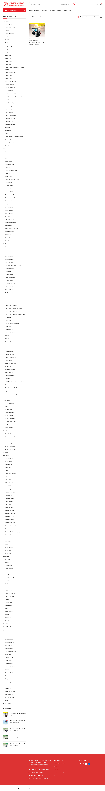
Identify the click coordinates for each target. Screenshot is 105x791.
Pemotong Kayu (9, 590)
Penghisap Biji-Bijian (10, 513)
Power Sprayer (9, 611)
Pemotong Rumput (10, 593)
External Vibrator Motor (11, 289)
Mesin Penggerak (9, 577)
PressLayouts (22, 788)
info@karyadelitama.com (37, 772)
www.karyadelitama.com (37, 775)
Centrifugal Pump (9, 164)
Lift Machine (8, 320)
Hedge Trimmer (9, 204)
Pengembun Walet (10, 510)
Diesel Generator (9, 412)
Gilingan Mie (8, 64)
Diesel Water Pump (10, 173)
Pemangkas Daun (9, 587)
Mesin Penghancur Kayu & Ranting (14, 96)
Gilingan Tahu (8, 75)
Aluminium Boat (9, 155)
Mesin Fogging (8, 489)
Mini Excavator (8, 329)
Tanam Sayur (8, 553)
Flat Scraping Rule (9, 293)
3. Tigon (30, 40)
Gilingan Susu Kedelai (10, 72)
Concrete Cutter (9, 259)
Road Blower (8, 366)
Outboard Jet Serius (10, 219)
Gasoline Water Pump (10, 195)
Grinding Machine (9, 84)
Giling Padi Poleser (10, 49)
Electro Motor (8, 565)
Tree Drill (7, 237)
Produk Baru (6, 623)
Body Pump (8, 406)
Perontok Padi (8, 535)
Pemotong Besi (9, 676)
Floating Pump (8, 182)
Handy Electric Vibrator (11, 305)
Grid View (78, 17)
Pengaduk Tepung (9, 121)
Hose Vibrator (8, 317)
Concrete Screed (9, 642)
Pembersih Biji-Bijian (10, 492)
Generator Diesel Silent (11, 198)
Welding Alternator (10, 397)
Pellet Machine (9, 112)
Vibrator (7, 700)
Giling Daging (8, 46)
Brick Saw (7, 253)
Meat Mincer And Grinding (12, 93)
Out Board (7, 584)
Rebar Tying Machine (10, 363)
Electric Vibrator (9, 280)
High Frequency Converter (12, 311)
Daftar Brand (57, 769)
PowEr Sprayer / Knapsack (11, 228)
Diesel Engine (8, 433)
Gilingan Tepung (9, 78)
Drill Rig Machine (9, 271)
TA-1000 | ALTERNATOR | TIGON (37, 42)
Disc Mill (7, 30)
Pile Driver (7, 348)
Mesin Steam (8, 581)
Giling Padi (7, 470)
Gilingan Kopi (8, 61)
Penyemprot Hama (10, 596)
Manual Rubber (9, 90)
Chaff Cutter (8, 24)
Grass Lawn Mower (10, 201)
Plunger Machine (9, 427)
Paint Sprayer (8, 335)
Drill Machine (8, 645)
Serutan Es (8, 127)
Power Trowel (8, 360)
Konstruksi (8, 654)
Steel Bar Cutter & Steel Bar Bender (14, 381)
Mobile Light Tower (10, 332)
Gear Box (7, 424)
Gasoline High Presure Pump (12, 191)
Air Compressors (9, 403)
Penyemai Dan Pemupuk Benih (13, 528)
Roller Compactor (9, 372)
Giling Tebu (8, 55)
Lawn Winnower (9, 210)
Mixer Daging (8, 106)
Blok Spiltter (8, 250)
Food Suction (8, 43)
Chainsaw (7, 167)
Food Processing (9, 36)
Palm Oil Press (8, 109)
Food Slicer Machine (10, 39)
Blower (7, 158)
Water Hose (8, 240)
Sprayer (7, 133)
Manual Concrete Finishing (12, 323)
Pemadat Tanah (9, 672)
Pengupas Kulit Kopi (10, 525)
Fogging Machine (9, 33)
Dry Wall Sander (9, 274)
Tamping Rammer (9, 384)
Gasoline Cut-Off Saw (10, 299)
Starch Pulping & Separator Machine (14, 136)
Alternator (35, 40)
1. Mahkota (6, 21)
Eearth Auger (8, 176)
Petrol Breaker (8, 345)
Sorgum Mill (8, 130)
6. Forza (5, 440)
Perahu (7, 599)
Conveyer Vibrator (10, 268)
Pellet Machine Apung (10, 115)
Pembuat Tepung (9, 498)
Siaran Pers (56, 766)
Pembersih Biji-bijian (10, 118)
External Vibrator (9, 286)
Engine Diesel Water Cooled (12, 179)
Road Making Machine (10, 369)
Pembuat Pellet (9, 495)
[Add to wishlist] (43, 24)
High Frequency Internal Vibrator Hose (15, 314)
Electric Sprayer (9, 458)
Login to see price (34, 44)
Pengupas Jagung (9, 516)
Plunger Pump (8, 225)
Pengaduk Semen (9, 679)
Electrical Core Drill (10, 283)
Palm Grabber (8, 338)
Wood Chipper (8, 145)
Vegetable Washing (10, 142)
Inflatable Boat (9, 207)
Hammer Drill (8, 302)
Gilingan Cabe (8, 58)
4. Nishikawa (6, 400)
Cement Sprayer (9, 256)
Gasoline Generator (10, 188)
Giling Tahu (8, 52)
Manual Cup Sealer (10, 87)
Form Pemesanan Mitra (59, 773)
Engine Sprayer (9, 568)
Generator (7, 571)
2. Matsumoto (6, 149)
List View (80, 17)
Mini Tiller (7, 216)
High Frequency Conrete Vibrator (13, 308)
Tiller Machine (8, 234)
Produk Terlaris (7, 627)
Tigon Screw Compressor (11, 391)
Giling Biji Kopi (8, 464)
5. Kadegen (6, 430)
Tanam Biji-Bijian (9, 547)
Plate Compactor (9, 351)
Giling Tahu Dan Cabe (10, 473)
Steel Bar (7, 378)
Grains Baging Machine (11, 81)
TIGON (5, 633)
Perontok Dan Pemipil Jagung (12, 532)
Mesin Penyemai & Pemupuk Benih (14, 100)
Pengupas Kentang (10, 124)
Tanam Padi (8, 139)
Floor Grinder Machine (10, 296)
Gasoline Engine (9, 185)
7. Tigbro (5, 452)
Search (74, 4)
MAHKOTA (6, 455)
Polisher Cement (9, 354)
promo (5, 630)
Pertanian (7, 538)
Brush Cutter (8, 161)
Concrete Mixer (9, 262)
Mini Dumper (8, 326)
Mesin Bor (7, 574)
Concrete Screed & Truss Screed (13, 265)
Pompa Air (7, 608)
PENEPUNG (8, 504)
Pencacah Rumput (9, 501)
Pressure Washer (9, 231)
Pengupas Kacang (9, 519)
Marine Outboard (9, 213)
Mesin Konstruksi (9, 657)
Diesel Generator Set (10, 437)
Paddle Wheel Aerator (10, 222)
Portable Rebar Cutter (10, 357)
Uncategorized (7, 703)
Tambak (7, 614)
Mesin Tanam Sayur (10, 103)
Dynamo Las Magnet (10, 277)
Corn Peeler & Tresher (11, 27)
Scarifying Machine (10, 375)
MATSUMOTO (7, 556)
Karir (55, 776)
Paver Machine (9, 342)
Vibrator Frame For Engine (11, 394)
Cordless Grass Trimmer (11, 170)
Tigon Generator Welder (11, 387)
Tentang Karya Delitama (60, 763)
